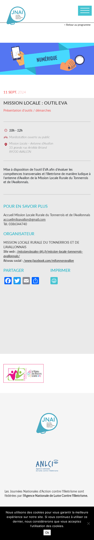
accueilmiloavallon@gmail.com (24, 219)
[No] (88, 523)
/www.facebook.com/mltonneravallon (49, 260)
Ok (47, 532)
